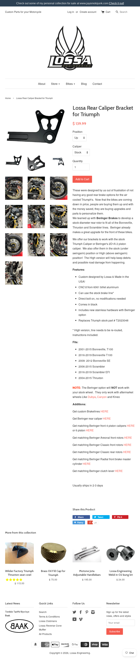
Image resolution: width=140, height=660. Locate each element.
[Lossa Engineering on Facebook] (80, 612)
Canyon (102, 397)
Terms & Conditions (49, 616)
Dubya (92, 397)
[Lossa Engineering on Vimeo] (81, 619)
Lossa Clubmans (48, 621)
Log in (70, 11)
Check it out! (116, 3)
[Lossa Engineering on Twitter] (74, 612)
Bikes (69, 84)
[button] (14, 580)
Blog (84, 84)
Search (43, 612)
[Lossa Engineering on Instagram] (93, 612)
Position (77, 132)
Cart (108, 11)
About (41, 84)
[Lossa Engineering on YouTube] (74, 619)
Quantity (78, 161)
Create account (88, 11)
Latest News (12, 603)
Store (54, 84)
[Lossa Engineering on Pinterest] (87, 612)
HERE (104, 411)
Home (8, 98)
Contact (97, 84)
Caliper (77, 146)
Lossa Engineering (80, 653)
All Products (45, 634)
